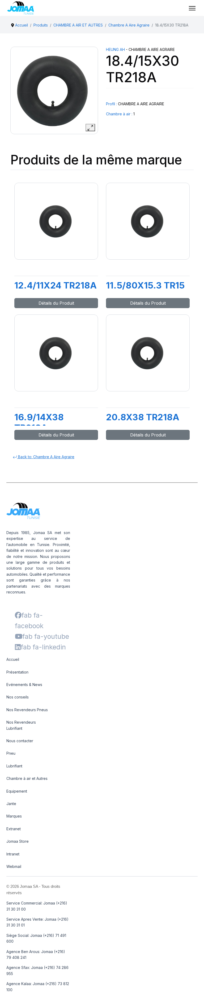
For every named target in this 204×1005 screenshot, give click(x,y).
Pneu (10, 753)
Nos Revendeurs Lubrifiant (21, 725)
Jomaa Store (17, 841)
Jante (11, 803)
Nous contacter (19, 741)
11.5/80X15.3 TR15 (145, 285)
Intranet (12, 854)
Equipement (16, 791)
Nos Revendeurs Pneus (27, 709)
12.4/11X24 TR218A (55, 285)
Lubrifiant (14, 766)
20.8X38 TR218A (142, 417)
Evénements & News (24, 684)
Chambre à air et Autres (27, 778)
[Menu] (192, 8)
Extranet (13, 829)
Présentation (17, 672)
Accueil (12, 659)
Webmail (13, 866)
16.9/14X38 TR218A (39, 422)
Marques (14, 816)
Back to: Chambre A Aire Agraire (45, 457)
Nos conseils (17, 697)
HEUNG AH (115, 49)
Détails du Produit (56, 303)
